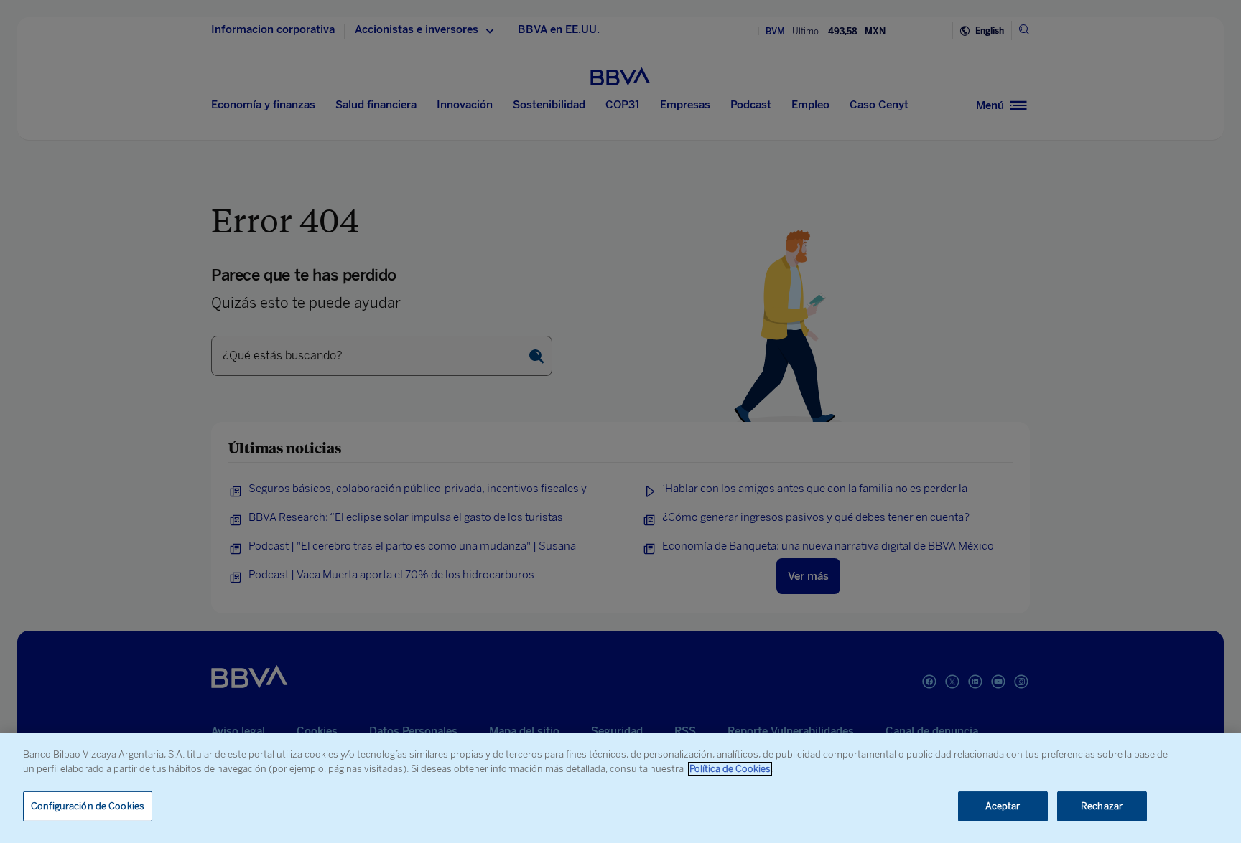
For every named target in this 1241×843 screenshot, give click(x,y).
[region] (620, 788)
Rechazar (1102, 806)
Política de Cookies (730, 768)
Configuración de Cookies (87, 806)
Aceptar (1003, 806)
